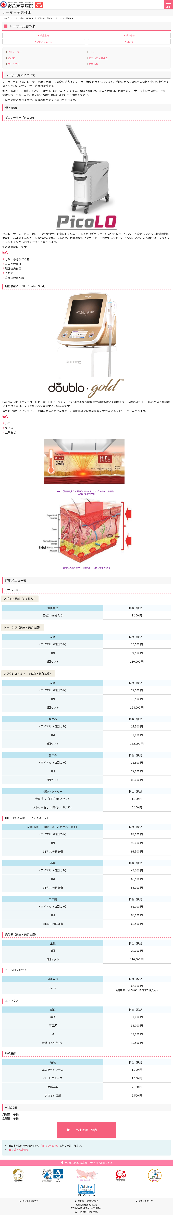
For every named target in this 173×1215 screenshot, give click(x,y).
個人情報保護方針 (30, 1200)
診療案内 (44, 35)
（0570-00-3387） (49, 1145)
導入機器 (130, 35)
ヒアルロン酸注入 (98, 58)
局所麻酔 (93, 64)
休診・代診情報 (19, 1149)
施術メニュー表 (44, 41)
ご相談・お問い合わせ (88, 1200)
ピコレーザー (15, 52)
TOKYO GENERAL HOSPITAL (86, 1208)
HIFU (91, 52)
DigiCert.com (86, 1195)
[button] (86, 1189)
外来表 (130, 41)
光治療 (11, 58)
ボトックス (13, 64)
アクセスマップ (146, 1200)
